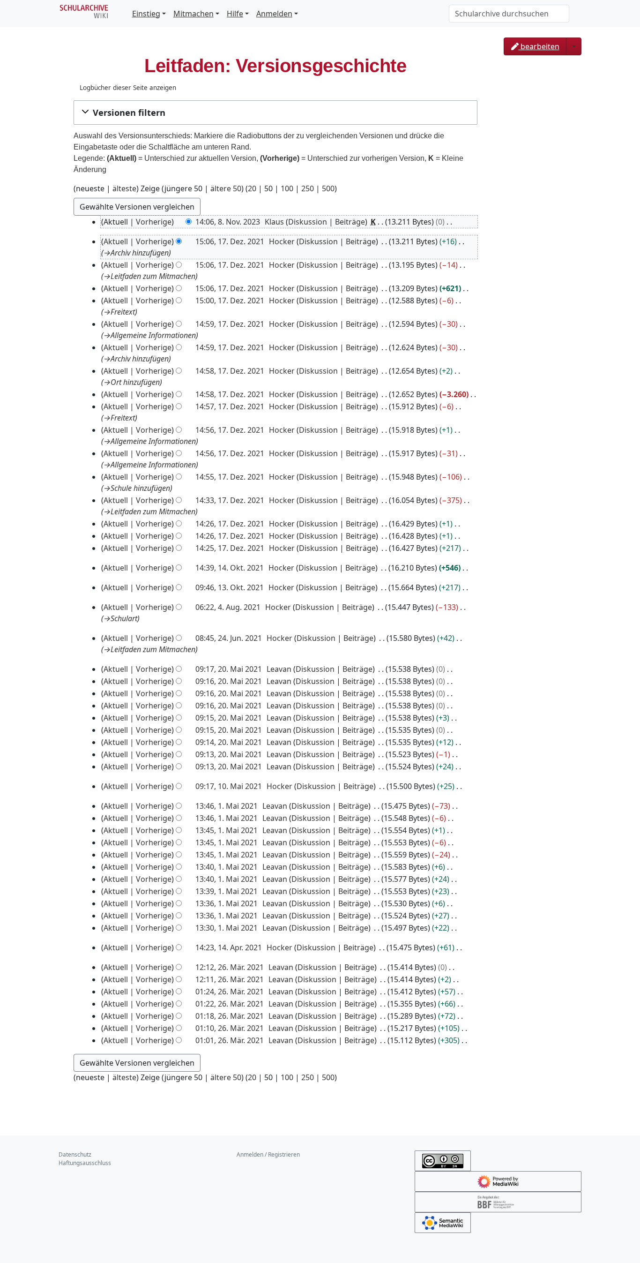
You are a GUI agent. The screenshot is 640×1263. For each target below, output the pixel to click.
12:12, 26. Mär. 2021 (229, 967)
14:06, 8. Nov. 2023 (227, 222)
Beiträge (350, 222)
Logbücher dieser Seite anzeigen (128, 87)
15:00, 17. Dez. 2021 (229, 300)
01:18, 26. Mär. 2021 (229, 1016)
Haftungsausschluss (85, 1163)
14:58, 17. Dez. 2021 (229, 371)
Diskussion (307, 222)
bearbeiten (539, 46)
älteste (124, 188)
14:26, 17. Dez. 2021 (229, 524)
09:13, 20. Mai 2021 (228, 754)
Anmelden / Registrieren (268, 1154)
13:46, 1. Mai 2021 (226, 806)
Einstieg (146, 13)
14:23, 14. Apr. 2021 (228, 947)
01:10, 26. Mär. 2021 (229, 1028)
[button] (275, 112)
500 (328, 188)
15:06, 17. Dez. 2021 (229, 241)
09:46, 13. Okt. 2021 (229, 587)
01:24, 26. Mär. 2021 (229, 991)
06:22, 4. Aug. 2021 (227, 607)
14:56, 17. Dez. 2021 (229, 430)
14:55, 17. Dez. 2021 (229, 477)
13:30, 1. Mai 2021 (226, 928)
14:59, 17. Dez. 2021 (229, 324)
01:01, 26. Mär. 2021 (229, 1040)
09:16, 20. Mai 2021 (228, 681)
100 (287, 188)
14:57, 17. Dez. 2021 (229, 406)
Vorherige (153, 222)
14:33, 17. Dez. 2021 (229, 500)
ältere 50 (225, 188)
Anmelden (274, 13)
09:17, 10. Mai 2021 (228, 786)
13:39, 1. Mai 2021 (226, 891)
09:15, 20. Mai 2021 (228, 718)
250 (307, 188)
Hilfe (235, 13)
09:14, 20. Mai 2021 (228, 742)
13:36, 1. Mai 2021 (226, 903)
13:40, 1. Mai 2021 (226, 867)
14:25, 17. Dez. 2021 (229, 548)
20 (252, 188)
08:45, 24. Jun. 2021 (228, 638)
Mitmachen (193, 13)
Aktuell (116, 241)
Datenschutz (75, 1154)
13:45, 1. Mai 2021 (226, 830)
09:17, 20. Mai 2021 (228, 669)
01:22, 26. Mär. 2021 (229, 1004)
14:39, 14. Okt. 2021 (229, 568)
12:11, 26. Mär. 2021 (229, 979)
